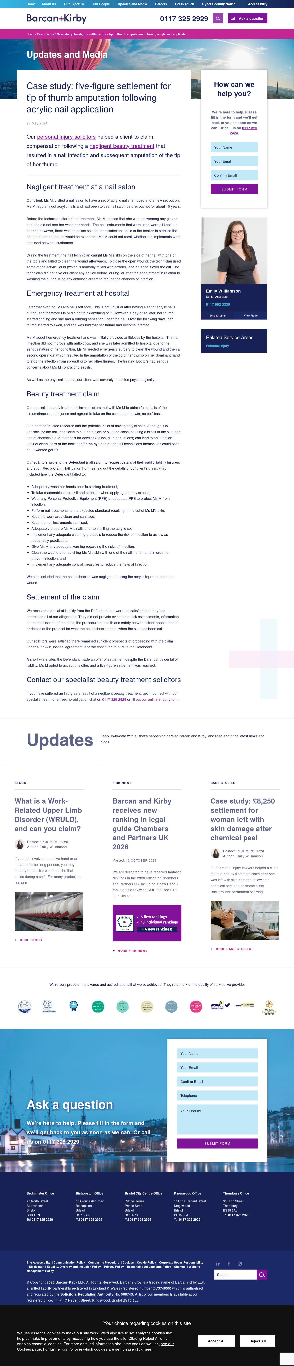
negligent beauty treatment (122, 145)
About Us (49, 4)
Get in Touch (184, 4)
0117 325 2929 (184, 18)
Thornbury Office (236, 1193)
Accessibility (257, 4)
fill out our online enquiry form (155, 699)
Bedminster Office (40, 1193)
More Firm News (133, 951)
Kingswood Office (187, 1193)
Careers (161, 4)
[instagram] (240, 1263)
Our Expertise (74, 4)
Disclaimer (36, 1267)
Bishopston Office (89, 1193)
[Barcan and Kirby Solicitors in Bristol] (57, 18)
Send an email (217, 315)
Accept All (216, 1340)
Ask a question (251, 18)
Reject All (257, 1340)
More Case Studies (233, 949)
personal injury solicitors (66, 136)
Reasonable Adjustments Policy (149, 1267)
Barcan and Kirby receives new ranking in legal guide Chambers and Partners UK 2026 (142, 824)
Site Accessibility (38, 1262)
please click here (136, 1349)
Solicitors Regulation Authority (86, 1294)
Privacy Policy (114, 1267)
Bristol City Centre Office (143, 1193)
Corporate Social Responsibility (181, 1262)
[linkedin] (218, 1263)
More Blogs (31, 940)
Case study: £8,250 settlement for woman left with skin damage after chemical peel (243, 819)
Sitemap (180, 1267)
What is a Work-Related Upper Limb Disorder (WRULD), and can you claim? (48, 814)
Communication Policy (69, 1262)
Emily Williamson (223, 291)
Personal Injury (217, 345)
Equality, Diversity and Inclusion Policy (74, 1267)
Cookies (128, 1262)
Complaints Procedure (103, 1262)
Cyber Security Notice (218, 4)
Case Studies (45, 34)
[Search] (218, 18)
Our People (101, 4)
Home (31, 4)
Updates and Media (132, 4)
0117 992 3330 (218, 304)
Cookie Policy (146, 1262)
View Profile (251, 315)
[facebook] (229, 1263)
